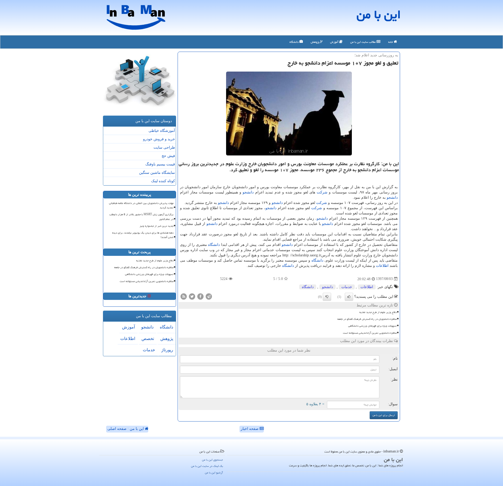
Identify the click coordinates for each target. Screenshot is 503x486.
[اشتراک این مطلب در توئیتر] (192, 296)
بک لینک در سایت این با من (207, 466)
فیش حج (168, 156)
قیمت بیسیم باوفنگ (160, 164)
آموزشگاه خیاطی (162, 131)
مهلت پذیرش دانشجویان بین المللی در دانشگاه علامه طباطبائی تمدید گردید (141, 205)
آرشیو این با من (214, 472)
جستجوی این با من (212, 459)
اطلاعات (382, 266)
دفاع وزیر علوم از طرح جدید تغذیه (378, 312)
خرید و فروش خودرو (159, 139)
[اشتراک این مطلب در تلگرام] (208, 296)
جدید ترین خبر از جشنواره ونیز (156, 226)
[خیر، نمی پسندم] (327, 297)
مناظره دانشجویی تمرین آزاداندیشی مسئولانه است (370, 333)
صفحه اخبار (250, 429)
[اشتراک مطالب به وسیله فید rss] (183, 296)
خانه (391, 42)
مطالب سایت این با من (363, 42)
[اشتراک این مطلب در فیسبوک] (200, 296)
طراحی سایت (164, 147)
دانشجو (248, 192)
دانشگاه (294, 42)
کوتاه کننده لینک (163, 181)
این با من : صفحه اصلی (126, 429)
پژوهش (315, 42)
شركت (322, 192)
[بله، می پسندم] (349, 297)
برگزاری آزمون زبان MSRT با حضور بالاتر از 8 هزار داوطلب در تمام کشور (141, 217)
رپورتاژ (167, 350)
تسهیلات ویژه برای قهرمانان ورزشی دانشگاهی (372, 325)
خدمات (346, 287)
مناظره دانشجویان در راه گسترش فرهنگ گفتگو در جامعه (367, 319)
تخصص (147, 338)
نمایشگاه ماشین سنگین (157, 173)
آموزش (334, 42)
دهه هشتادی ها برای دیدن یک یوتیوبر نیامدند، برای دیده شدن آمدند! (142, 235)
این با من (379, 14)
